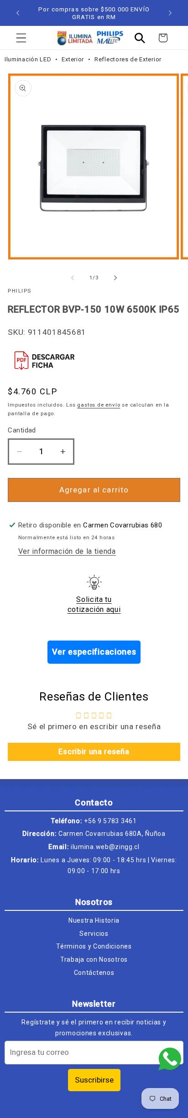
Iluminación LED (29, 59)
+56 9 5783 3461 (110, 821)
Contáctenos (94, 972)
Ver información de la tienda (67, 551)
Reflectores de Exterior (128, 59)
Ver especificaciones (94, 651)
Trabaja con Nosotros (94, 959)
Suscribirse (94, 1079)
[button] (21, 38)
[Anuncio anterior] (18, 13)
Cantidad (22, 430)
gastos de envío (98, 405)
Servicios (93, 933)
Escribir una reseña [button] (93, 751)
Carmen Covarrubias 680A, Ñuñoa (112, 833)
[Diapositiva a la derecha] (115, 278)
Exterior (73, 59)
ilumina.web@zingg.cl (105, 846)
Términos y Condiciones (93, 946)
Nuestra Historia (94, 920)
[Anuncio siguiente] (170, 13)
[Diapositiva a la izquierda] (73, 278)
